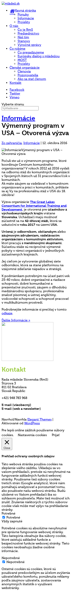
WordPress (32, 423)
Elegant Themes (39, 419)
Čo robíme (17, 48)
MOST (22, 60)
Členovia (24, 71)
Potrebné (13, 517)
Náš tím (23, 37)
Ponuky (23, 14)
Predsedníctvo (28, 33)
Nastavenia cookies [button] (32, 435)
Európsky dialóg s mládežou (39, 56)
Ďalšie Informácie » (16, 320)
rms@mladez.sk (43, 405)
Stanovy (24, 41)
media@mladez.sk (55, 409)
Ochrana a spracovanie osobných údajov (33, 412)
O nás (14, 26)
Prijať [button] (56, 435)
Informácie (26, 18)
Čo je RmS (25, 30)
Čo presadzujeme (31, 52)
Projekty (24, 22)
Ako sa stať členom (32, 79)
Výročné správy (29, 45)
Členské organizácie (25, 67)
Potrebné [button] (8, 513)
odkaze (7, 313)
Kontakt (15, 83)
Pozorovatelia (28, 75)
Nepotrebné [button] (11, 558)
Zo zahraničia (12, 143)
